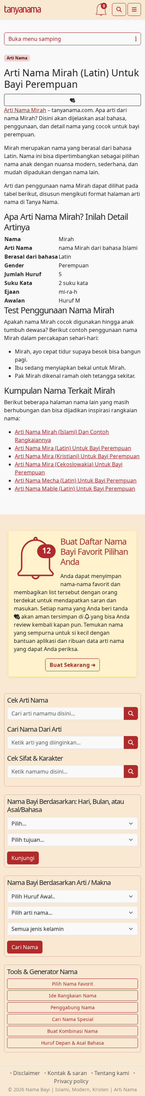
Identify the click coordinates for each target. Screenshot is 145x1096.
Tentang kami (111, 1073)
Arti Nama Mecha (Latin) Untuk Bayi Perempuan (76, 480)
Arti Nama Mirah (25, 110)
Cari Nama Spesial (72, 1019)
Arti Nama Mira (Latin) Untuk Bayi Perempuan (73, 448)
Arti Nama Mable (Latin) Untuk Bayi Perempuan (75, 488)
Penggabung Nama (73, 1007)
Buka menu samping (34, 39)
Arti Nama (17, 58)
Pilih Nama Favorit (72, 984)
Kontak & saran (67, 1073)
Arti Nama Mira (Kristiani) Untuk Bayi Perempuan (77, 456)
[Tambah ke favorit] (72, 100)
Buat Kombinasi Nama (72, 1031)
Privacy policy (71, 1081)
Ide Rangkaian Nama (72, 995)
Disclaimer (26, 1073)
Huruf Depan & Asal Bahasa (72, 1043)
